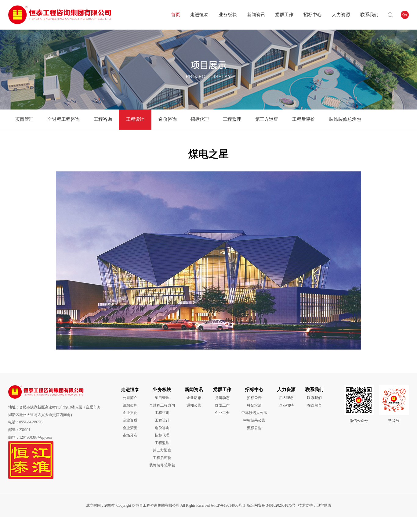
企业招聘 (286, 405)
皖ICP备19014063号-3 (228, 505)
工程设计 (135, 119)
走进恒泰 (199, 14)
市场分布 (130, 435)
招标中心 (312, 14)
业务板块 (228, 14)
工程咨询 (103, 119)
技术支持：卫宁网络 (313, 505)
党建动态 (222, 398)
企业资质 (130, 420)
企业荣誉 (130, 428)
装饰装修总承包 (345, 119)
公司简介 (130, 398)
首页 (175, 14)
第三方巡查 (266, 119)
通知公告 (194, 405)
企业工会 (222, 413)
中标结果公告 (254, 420)
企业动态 (194, 398)
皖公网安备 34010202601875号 (271, 505)
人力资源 (341, 14)
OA (404, 14)
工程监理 (232, 119)
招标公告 (254, 398)
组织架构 (130, 405)
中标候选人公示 (254, 413)
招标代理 (199, 119)
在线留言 (314, 405)
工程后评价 (303, 119)
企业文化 (130, 413)
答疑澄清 (254, 405)
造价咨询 (167, 119)
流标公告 (254, 428)
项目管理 (24, 119)
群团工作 (222, 405)
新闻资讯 (256, 14)
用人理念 (286, 398)
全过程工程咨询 (64, 119)
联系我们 (369, 14)
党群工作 (284, 14)
